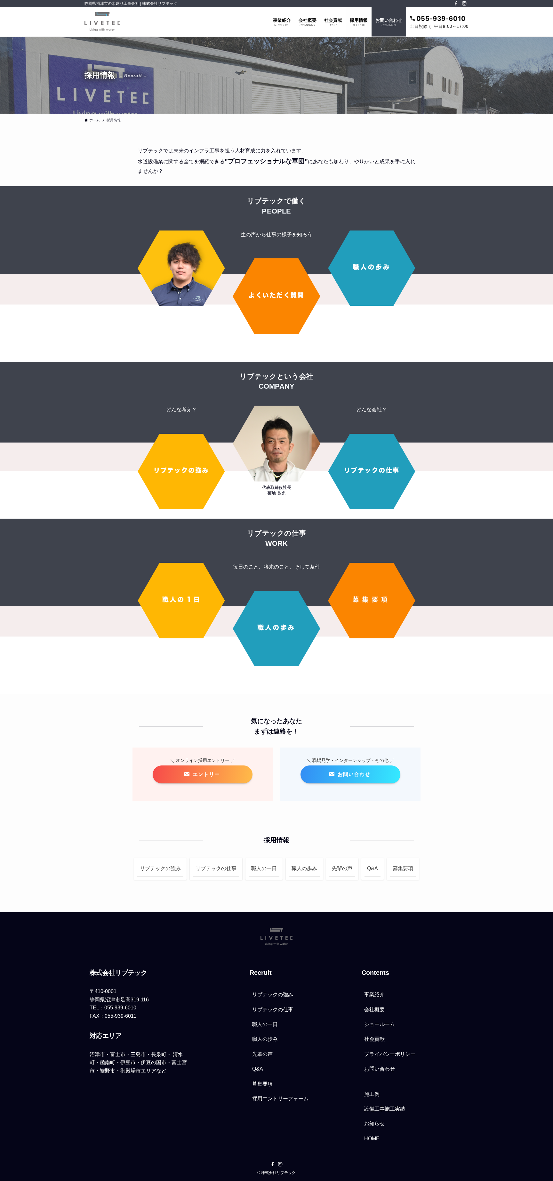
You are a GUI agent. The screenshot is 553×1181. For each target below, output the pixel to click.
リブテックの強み (160, 868)
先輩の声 (342, 868)
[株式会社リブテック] (102, 21)
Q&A (372, 868)
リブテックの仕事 (216, 868)
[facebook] (456, 3)
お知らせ (374, 1123)
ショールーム (379, 1024)
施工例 (372, 1094)
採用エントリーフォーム (280, 1098)
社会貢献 (374, 1039)
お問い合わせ (379, 1069)
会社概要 (374, 1009)
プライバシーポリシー (389, 1054)
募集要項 (403, 868)
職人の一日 (264, 868)
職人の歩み (304, 868)
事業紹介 (374, 994)
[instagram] (464, 3)
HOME (372, 1138)
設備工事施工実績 (384, 1109)
